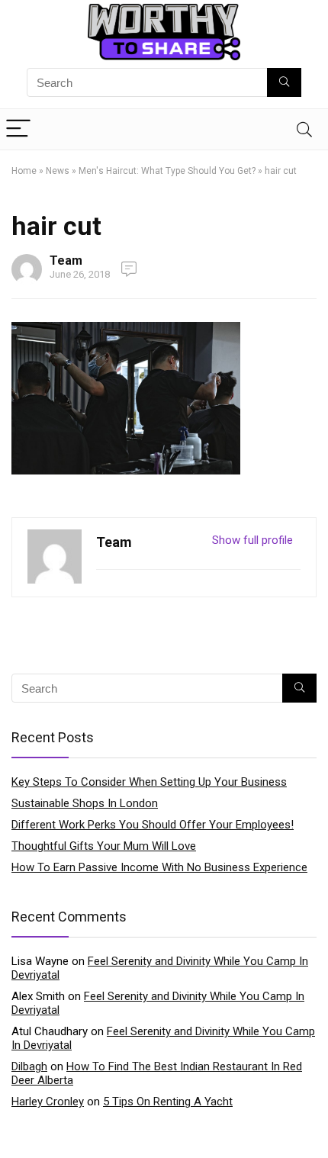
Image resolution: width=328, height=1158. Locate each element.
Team (66, 260)
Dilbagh (29, 1066)
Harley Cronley (47, 1101)
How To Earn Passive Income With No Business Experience (159, 867)
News (57, 171)
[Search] (304, 129)
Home (24, 171)
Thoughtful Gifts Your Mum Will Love (103, 846)
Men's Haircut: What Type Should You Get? (167, 171)
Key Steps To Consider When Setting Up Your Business (149, 782)
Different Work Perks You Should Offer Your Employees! (152, 825)
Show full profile (252, 540)
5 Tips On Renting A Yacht (168, 1101)
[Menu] (18, 129)
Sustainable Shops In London (84, 803)
